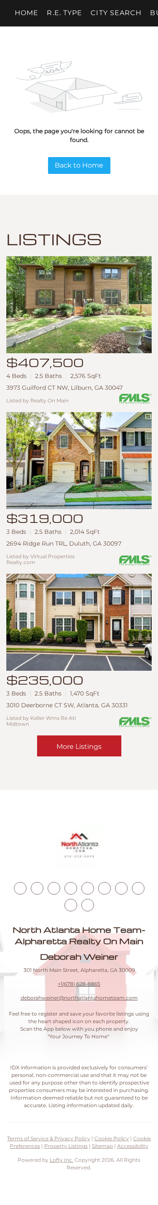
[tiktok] (121, 888)
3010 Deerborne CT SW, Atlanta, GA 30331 (67, 705)
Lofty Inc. (61, 1160)
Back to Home (79, 165)
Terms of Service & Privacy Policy (48, 1138)
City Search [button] (116, 13)
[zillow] (70, 888)
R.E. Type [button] (64, 13)
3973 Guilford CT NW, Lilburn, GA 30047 (64, 387)
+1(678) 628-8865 (79, 984)
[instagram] (87, 888)
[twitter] (54, 888)
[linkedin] (37, 888)
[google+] (87, 905)
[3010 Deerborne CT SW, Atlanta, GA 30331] (79, 622)
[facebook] (20, 888)
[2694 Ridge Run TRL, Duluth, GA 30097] (79, 460)
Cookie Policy (111, 1138)
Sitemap (102, 1146)
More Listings (79, 747)
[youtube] (104, 888)
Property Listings (66, 1146)
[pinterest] (70, 905)
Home (26, 13)
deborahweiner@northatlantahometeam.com (79, 998)
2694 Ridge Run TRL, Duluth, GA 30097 (63, 543)
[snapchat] (138, 888)
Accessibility (132, 1146)
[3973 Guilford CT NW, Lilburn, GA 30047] (79, 304)
